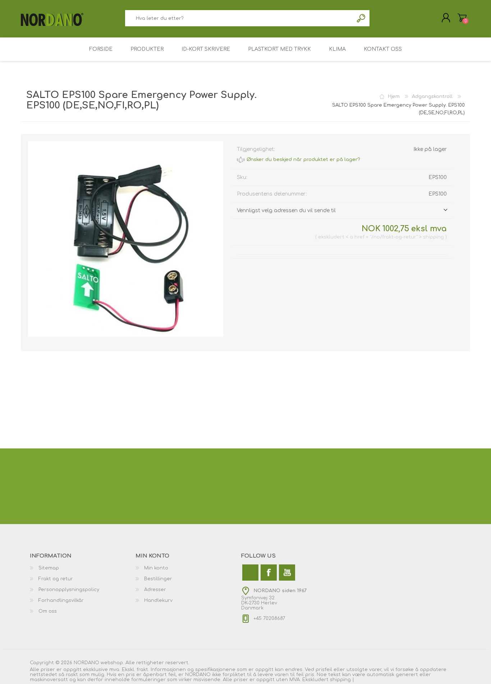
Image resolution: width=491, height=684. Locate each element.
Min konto (156, 568)
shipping (341, 679)
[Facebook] (269, 572)
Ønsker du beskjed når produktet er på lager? (303, 159)
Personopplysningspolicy (68, 589)
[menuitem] (83, 568)
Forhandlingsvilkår (61, 600)
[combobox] (239, 18)
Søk (361, 18)
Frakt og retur (55, 578)
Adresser (155, 589)
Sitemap (48, 568)
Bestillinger (158, 578)
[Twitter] (250, 572)
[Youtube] (287, 572)
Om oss (47, 611)
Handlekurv (462, 18)
